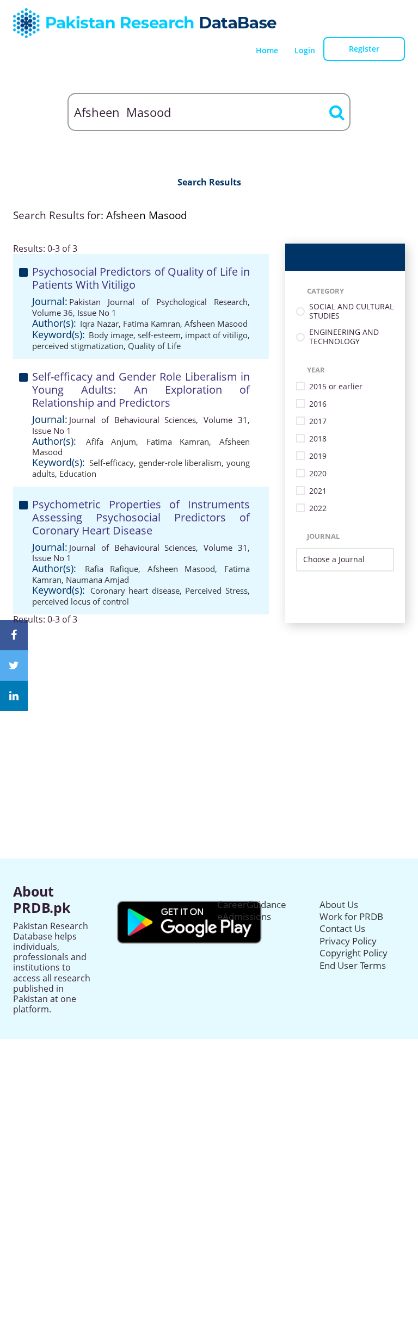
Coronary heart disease (135, 590)
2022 (318, 508)
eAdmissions (244, 916)
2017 (318, 421)
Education (77, 473)
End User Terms (352, 965)
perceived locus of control (80, 601)
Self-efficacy (111, 462)
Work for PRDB (351, 916)
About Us (338, 904)
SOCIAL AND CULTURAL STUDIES (351, 311)
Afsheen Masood (216, 323)
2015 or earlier (335, 386)
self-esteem (159, 334)
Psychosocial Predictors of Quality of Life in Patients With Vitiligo (141, 278)
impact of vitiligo (216, 334)
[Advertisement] (209, 701)
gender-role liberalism (180, 462)
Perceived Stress (216, 590)
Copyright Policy (353, 953)
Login (304, 50)
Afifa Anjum (111, 441)
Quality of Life (154, 345)
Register (364, 48)
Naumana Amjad (97, 579)
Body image (111, 334)
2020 (318, 473)
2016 (318, 404)
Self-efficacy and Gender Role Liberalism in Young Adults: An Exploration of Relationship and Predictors (141, 389)
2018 (318, 439)
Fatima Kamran (151, 323)
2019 (318, 456)
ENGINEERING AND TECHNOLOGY (344, 337)
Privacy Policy (348, 941)
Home (267, 50)
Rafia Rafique (112, 568)
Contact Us (342, 928)
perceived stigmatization (78, 345)
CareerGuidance (251, 904)
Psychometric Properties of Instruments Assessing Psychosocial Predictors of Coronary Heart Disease (141, 517)
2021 (318, 491)
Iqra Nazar (99, 323)
